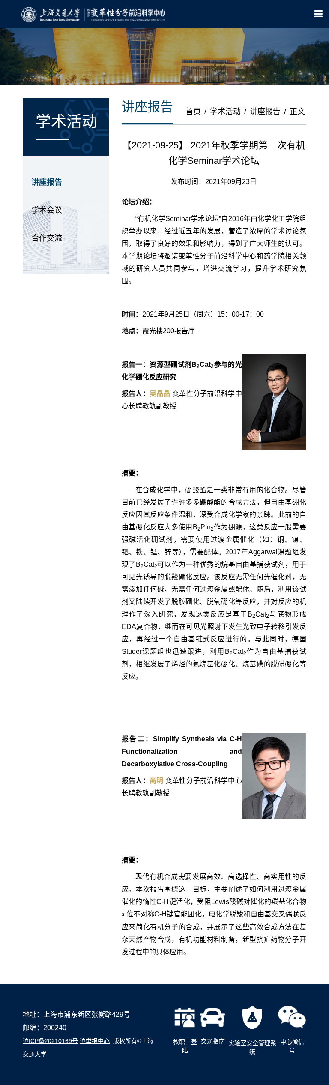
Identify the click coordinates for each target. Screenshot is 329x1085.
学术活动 (225, 111)
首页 (193, 111)
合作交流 (46, 238)
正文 (297, 111)
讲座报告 (46, 182)
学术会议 (46, 210)
